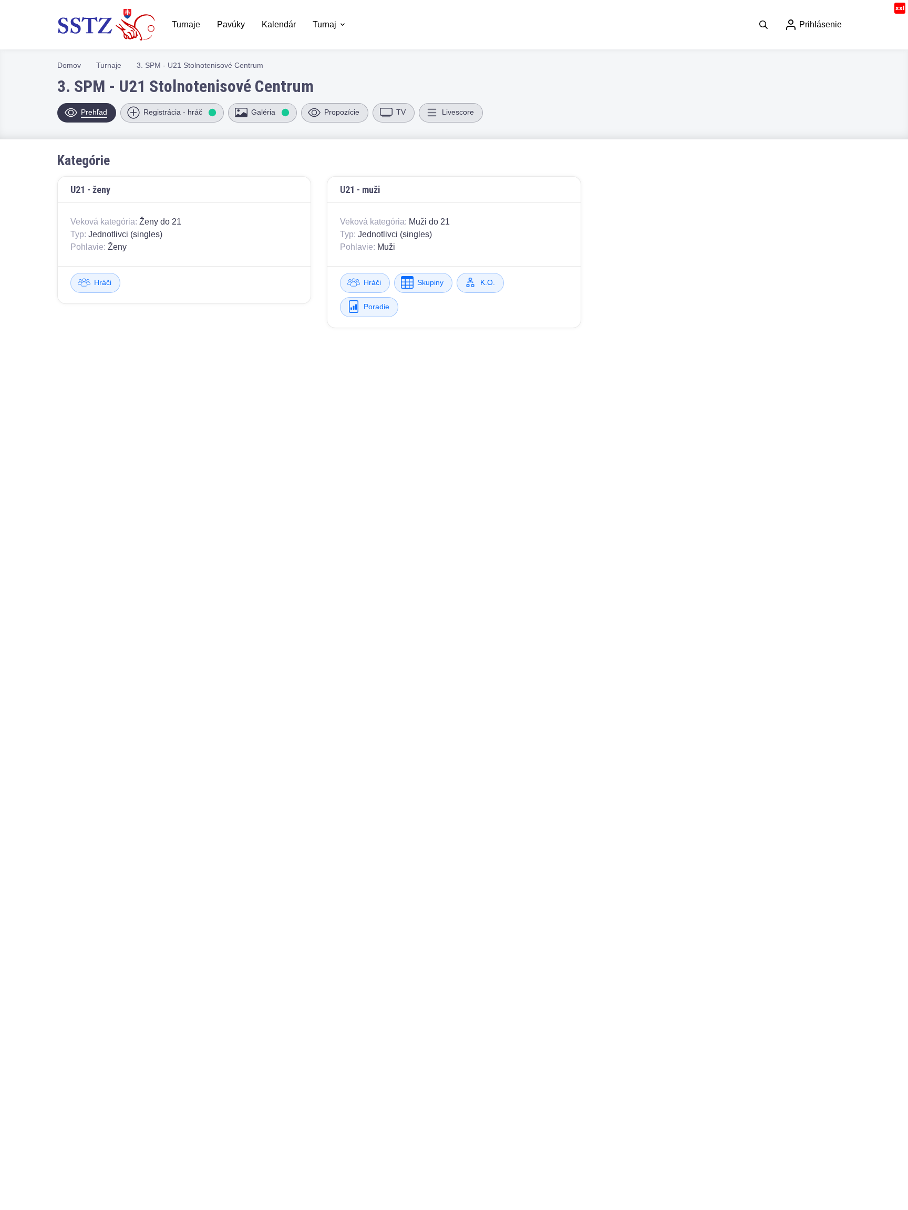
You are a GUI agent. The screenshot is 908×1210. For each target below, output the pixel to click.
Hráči (102, 282)
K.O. (487, 282)
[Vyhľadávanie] (763, 24)
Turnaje (108, 65)
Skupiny (430, 282)
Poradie (376, 306)
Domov (69, 65)
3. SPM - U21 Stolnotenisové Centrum (200, 65)
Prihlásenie (819, 24)
